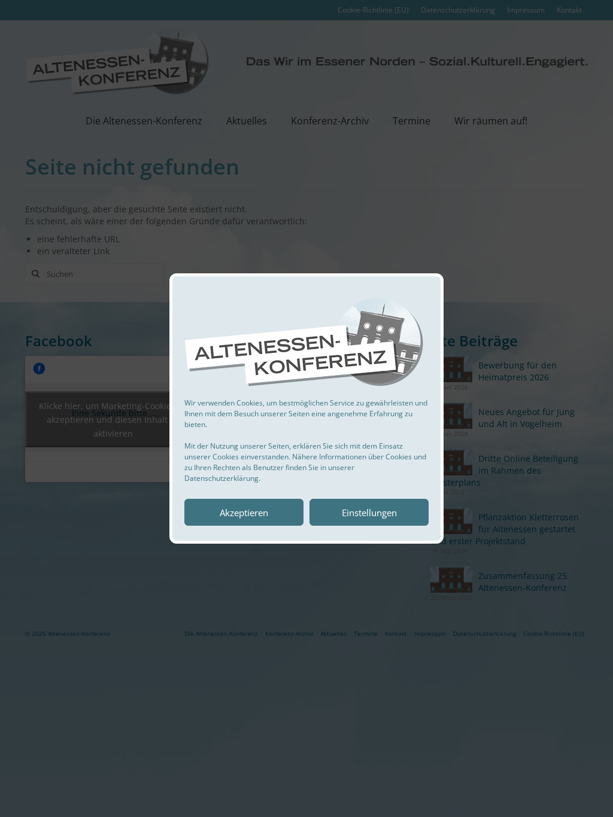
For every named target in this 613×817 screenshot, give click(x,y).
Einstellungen (369, 513)
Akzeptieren (244, 513)
